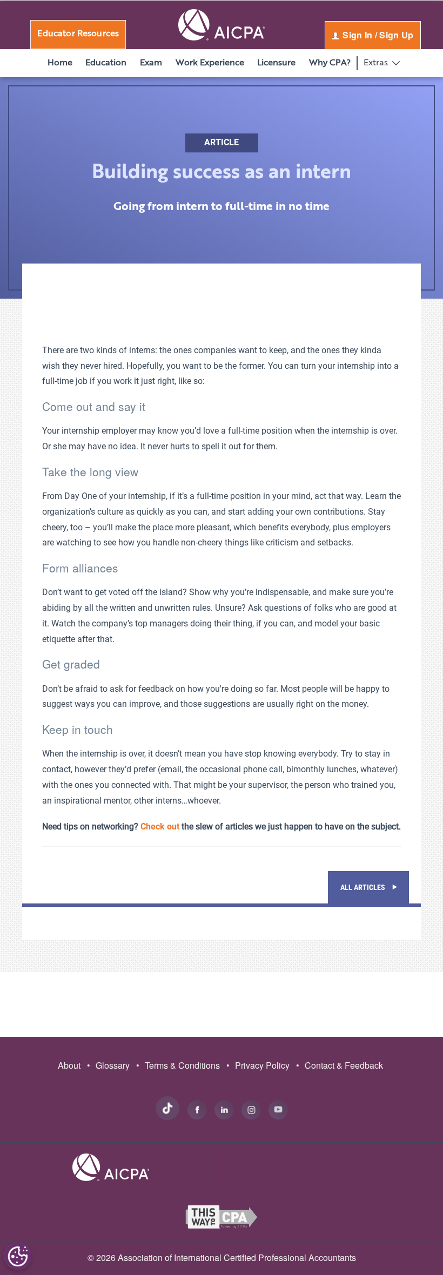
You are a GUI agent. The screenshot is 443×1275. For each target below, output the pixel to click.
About (69, 1065)
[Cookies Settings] (17, 1256)
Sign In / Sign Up (377, 35)
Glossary (108, 1065)
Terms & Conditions (178, 1065)
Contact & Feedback (339, 1065)
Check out (159, 826)
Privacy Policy (258, 1065)
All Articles (363, 887)
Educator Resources (78, 34)
